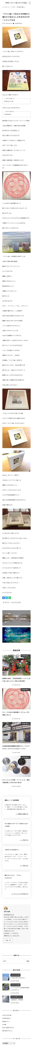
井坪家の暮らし (19, 23)
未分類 (4, 1024)
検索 (28, 961)
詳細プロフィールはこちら (11, 935)
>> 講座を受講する (22, 814)
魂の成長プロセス (7, 1031)
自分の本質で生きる (8, 1027)
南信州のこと (6, 1021)
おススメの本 (17, 602)
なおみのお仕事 (6, 1015)
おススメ (7, 602)
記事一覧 (8, 940)
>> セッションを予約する (20, 894)
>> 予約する (24, 840)
